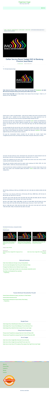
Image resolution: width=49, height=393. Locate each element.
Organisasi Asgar (24, 2)
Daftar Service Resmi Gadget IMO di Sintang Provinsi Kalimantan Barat (9, 243)
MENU (44, 8)
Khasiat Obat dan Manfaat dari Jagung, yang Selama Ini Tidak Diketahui (17, 295)
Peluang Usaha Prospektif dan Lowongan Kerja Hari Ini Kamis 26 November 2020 (19, 335)
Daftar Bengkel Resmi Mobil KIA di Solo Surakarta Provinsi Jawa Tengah (17, 328)
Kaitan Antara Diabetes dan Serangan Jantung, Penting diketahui (15, 262)
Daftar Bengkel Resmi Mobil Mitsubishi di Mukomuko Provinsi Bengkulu (17, 323)
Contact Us (5, 368)
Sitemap (4, 370)
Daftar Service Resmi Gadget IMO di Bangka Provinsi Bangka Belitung (24, 242)
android (31, 168)
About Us (5, 364)
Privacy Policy (6, 366)
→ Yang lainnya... (6, 272)
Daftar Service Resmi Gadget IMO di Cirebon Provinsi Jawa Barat (36, 252)
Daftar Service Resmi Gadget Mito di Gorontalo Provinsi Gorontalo (16, 340)
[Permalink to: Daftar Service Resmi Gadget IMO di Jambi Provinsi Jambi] (39, 236)
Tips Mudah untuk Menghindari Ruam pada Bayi (12, 271)
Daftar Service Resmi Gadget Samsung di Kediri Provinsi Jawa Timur (16, 342)
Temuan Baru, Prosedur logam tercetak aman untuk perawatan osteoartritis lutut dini (19, 269)
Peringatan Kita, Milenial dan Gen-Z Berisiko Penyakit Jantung (15, 267)
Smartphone (38, 90)
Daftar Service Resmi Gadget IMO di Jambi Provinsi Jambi (38, 242)
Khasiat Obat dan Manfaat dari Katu (10, 297)
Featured (4, 372)
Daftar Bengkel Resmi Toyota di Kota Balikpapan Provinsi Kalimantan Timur (17, 326)
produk (32, 120)
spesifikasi (37, 130)
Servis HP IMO (9, 247)
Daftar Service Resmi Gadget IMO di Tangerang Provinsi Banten (13, 252)
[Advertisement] (24, 19)
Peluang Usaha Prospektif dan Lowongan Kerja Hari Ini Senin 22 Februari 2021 (18, 333)
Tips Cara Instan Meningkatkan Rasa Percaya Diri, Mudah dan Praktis (16, 265)
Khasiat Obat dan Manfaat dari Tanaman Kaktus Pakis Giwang (15, 299)
